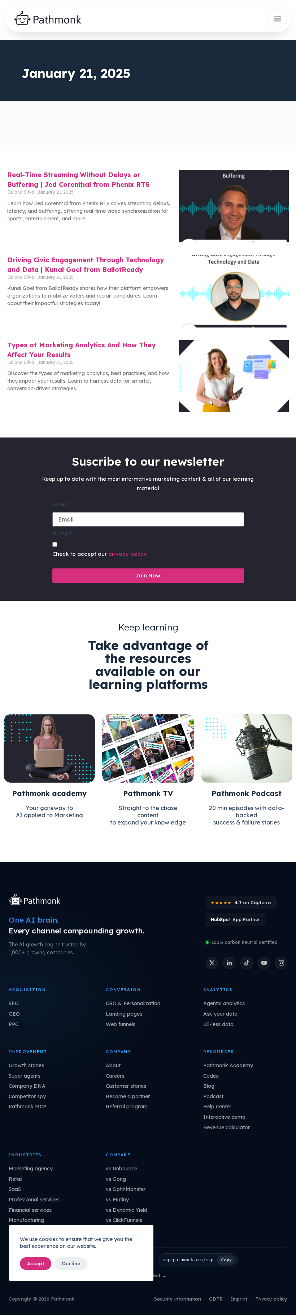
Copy (226, 1259)
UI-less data (218, 1024)
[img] (50, 18)
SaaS (15, 1189)
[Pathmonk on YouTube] (264, 963)
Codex (211, 1076)
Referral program (127, 1106)
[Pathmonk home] (37, 900)
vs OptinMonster (125, 1189)
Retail (15, 1179)
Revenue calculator (226, 1127)
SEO (14, 1003)
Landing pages (124, 1014)
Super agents (24, 1076)
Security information (177, 1299)
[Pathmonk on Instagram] (281, 963)
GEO (14, 1014)
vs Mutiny (117, 1199)
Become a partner (128, 1096)
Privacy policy (271, 1299)
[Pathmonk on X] (212, 963)
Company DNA (27, 1086)
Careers (115, 1076)
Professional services (34, 1199)
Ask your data (220, 1014)
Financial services (30, 1210)
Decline (71, 1263)
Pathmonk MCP (27, 1106)
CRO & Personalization (133, 1003)
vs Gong (116, 1179)
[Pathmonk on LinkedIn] (229, 963)
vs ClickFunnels (124, 1220)
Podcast (213, 1096)
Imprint (239, 1299)
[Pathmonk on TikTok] (246, 963)
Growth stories (26, 1065)
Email (59, 504)
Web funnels (120, 1024)
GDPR (216, 1299)
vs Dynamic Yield (126, 1210)
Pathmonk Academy (228, 1065)
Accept (35, 1263)
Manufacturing (26, 1220)
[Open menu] (277, 18)
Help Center (217, 1106)
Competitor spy (27, 1096)
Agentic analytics (224, 1003)
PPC (13, 1024)
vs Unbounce (121, 1168)
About (113, 1065)
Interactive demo (224, 1117)
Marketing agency (31, 1168)
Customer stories (126, 1086)
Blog (208, 1086)
